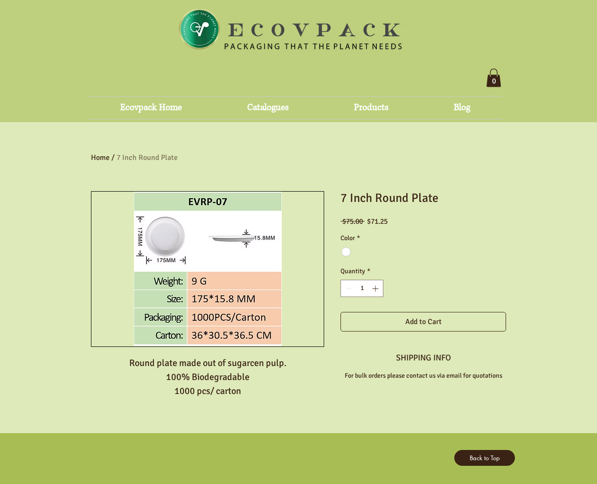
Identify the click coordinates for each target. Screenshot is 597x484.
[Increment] (376, 288)
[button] (493, 78)
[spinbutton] (362, 288)
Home (100, 157)
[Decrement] (348, 288)
